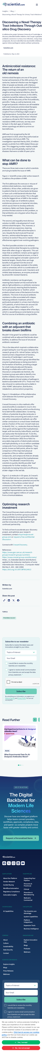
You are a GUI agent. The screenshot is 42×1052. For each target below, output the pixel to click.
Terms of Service (10, 698)
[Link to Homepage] (8, 857)
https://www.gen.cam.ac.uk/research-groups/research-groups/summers (17, 553)
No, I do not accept (22, 1048)
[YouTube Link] (23, 863)
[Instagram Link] (13, 863)
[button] (37, 5)
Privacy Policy (22, 698)
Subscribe (20, 691)
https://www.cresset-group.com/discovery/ (19, 557)
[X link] (9, 863)
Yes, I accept (22, 1042)
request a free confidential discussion (18, 538)
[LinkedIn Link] (18, 863)
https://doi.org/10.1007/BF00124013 (16, 569)
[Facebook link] (4, 863)
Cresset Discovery (20, 544)
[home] (7, 5)
